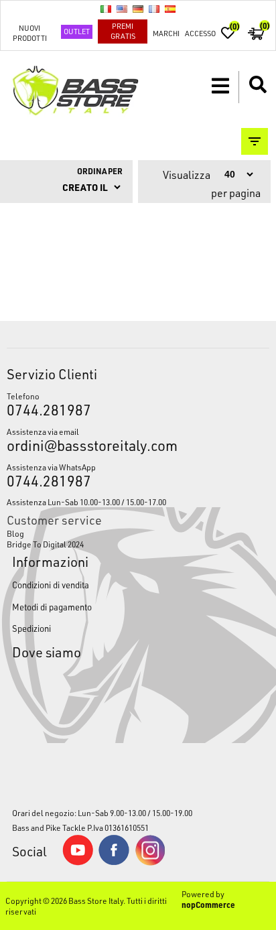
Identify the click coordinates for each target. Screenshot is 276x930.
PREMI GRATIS (123, 31)
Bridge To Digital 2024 (45, 544)
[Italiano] (106, 9)
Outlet (77, 31)
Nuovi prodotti (30, 33)
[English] (122, 9)
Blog (15, 533)
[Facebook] (113, 861)
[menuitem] (138, 533)
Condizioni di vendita (50, 584)
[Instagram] (150, 862)
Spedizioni (31, 628)
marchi (166, 33)
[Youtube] (77, 862)
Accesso (200, 33)
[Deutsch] (138, 9)
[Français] (154, 9)
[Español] (170, 9)
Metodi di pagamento (52, 606)
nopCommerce (208, 904)
